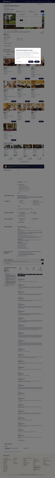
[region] (28, 56)
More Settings (19, 61)
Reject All (30, 61)
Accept (37, 61)
